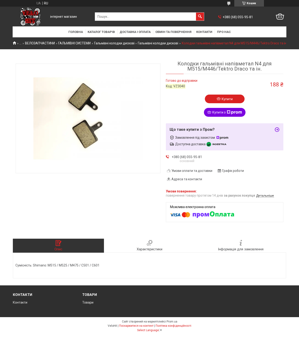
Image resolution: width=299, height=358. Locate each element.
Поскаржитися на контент (136, 325)
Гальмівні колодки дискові (114, 43)
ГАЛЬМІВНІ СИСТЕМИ (74, 43)
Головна (75, 32)
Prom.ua (172, 321)
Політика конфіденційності (173, 325)
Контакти (204, 32)
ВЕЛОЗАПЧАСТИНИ (40, 43)
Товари (87, 302)
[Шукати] (200, 17)
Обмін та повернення (173, 32)
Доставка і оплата (135, 32)
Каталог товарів (101, 32)
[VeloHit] (30, 17)
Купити (227, 99)
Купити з (219, 112)
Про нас (224, 32)
